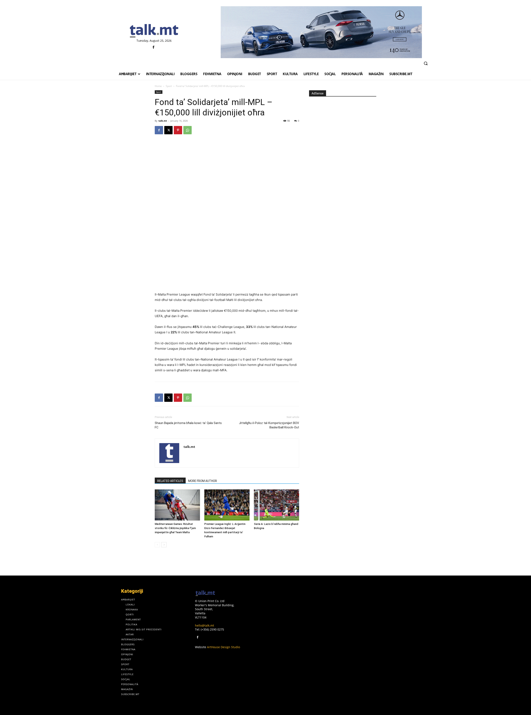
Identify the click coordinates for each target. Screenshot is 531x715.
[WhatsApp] (187, 130)
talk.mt (162, 120)
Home (158, 86)
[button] (426, 63)
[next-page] (164, 544)
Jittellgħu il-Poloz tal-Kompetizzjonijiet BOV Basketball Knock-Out (269, 425)
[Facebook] (153, 47)
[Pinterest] (178, 130)
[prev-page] (157, 544)
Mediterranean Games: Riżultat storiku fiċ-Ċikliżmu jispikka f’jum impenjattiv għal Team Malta (175, 528)
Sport (169, 86)
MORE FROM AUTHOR (202, 481)
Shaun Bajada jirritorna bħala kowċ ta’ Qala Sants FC (188, 425)
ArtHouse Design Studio (223, 647)
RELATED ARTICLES (170, 481)
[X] (168, 130)
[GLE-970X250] (321, 32)
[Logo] (154, 31)
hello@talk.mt (204, 625)
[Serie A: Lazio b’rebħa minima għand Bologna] (276, 505)
